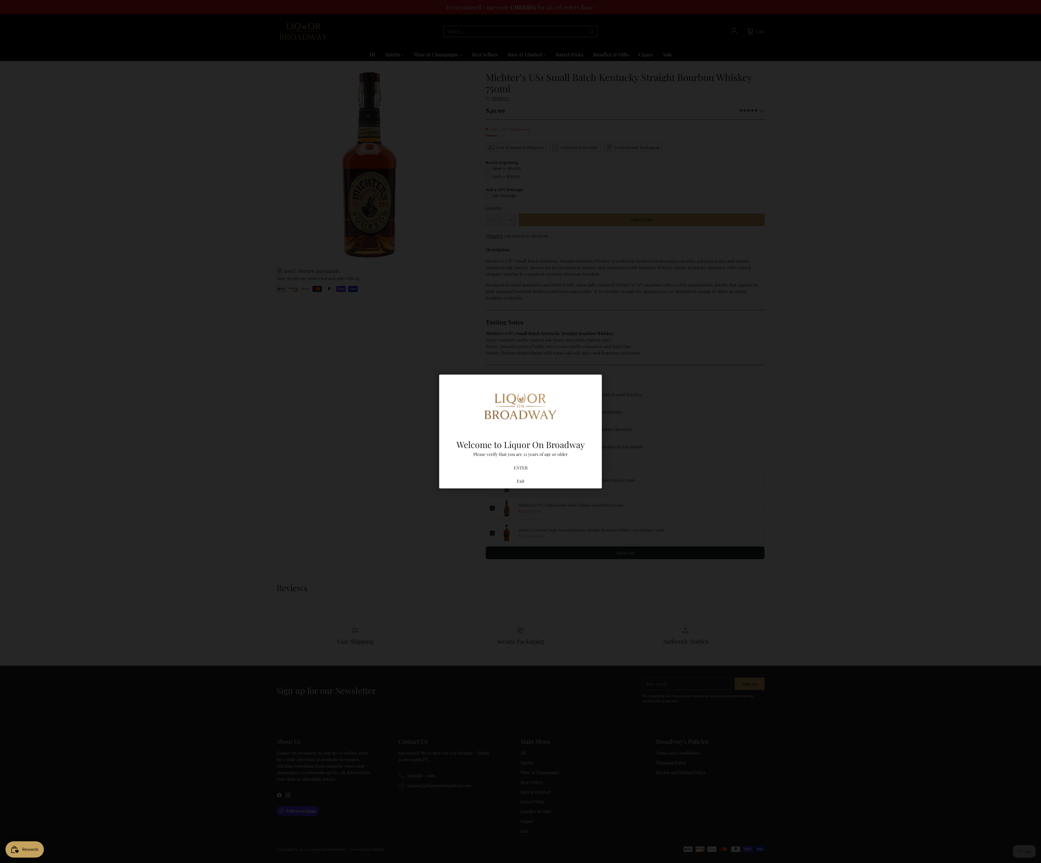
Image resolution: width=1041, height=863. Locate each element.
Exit (521, 481)
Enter (521, 468)
